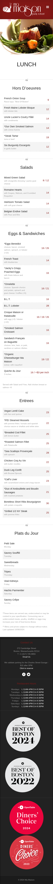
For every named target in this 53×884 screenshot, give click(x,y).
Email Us (26, 657)
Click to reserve (26, 668)
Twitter (28, 674)
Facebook (24, 674)
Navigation (47, 7)
